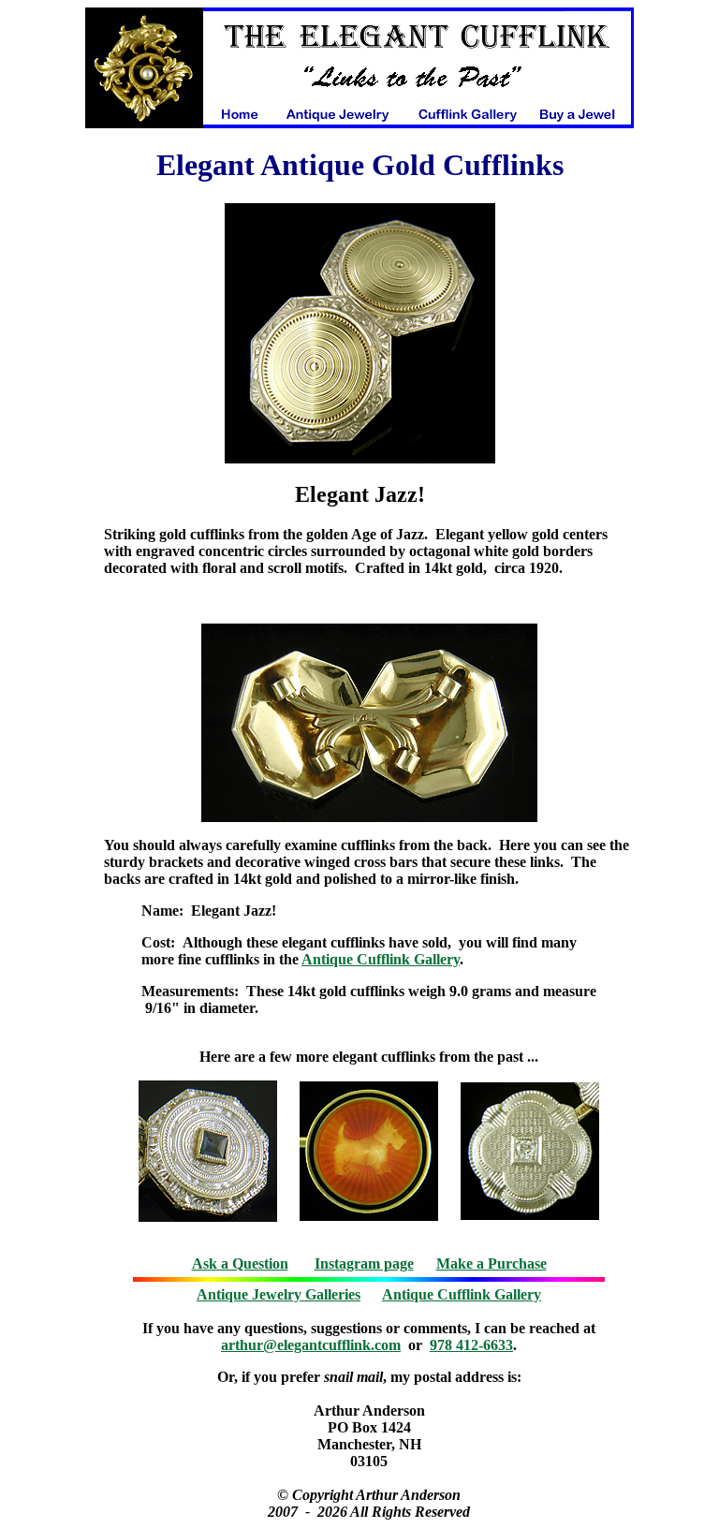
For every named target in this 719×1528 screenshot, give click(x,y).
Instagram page (364, 1263)
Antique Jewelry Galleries (278, 1294)
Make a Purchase (491, 1263)
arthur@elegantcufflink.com (311, 1345)
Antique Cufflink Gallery (380, 959)
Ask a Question (240, 1263)
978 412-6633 (471, 1345)
